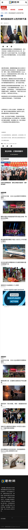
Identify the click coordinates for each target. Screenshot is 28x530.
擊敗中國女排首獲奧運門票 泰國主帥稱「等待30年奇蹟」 (14, 217)
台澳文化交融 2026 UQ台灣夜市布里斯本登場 (13, 197)
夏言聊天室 (4, 9)
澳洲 (9, 162)
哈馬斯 (13, 143)
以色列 (7, 143)
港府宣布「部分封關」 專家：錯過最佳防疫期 (14, 404)
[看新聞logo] (14, 3)
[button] (3, 46)
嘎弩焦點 (12, 9)
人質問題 (4, 143)
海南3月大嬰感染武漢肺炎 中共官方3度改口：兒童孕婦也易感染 (13, 427)
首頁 (2, 13)
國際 (1, 15)
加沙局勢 (10, 143)
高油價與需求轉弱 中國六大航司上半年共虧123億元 (14, 240)
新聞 (6, 13)
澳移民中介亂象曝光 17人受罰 (10, 285)
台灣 (2, 162)
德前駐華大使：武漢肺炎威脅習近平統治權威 (13, 381)
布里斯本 (6, 162)
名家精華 (20, 9)
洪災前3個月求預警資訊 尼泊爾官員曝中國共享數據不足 (13, 263)
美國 (15, 143)
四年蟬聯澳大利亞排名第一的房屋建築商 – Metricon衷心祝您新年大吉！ (13, 450)
